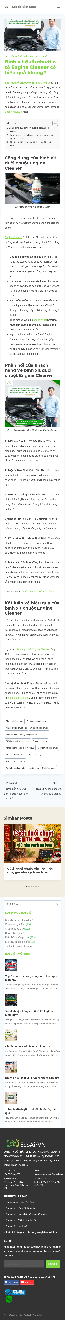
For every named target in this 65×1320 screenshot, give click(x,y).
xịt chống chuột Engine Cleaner (32, 649)
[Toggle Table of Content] (53, 123)
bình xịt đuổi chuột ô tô (37, 721)
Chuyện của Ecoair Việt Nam (20, 1202)
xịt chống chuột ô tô (15, 761)
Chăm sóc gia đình (15, 924)
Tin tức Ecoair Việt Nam (18, 946)
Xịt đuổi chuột (48, 768)
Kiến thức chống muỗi (17, 942)
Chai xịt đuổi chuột (39, 728)
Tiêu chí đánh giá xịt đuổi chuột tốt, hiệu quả (31, 1111)
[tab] (26, 886)
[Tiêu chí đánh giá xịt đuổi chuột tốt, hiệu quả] (11, 1098)
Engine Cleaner (13, 237)
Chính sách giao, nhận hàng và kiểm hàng (26, 1214)
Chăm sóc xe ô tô (14, 56)
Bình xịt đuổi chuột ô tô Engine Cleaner (27, 82)
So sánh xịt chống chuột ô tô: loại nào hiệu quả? (29, 1013)
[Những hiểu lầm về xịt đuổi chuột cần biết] (11, 1067)
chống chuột (40, 320)
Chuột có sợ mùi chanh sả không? (28, 1046)
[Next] (56, 854)
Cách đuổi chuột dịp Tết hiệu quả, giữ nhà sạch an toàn (30, 870)
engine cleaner (40, 741)
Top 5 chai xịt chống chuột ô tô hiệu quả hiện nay (31, 978)
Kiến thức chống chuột (36, 56)
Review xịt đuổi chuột (48, 748)
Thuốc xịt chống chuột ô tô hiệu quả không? (48, 788)
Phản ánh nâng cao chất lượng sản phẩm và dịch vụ (31, 1232)
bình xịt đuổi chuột (14, 721)
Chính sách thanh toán (17, 1226)
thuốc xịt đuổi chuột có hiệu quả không (23, 754)
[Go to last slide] (8, 854)
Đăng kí (53, 1263)
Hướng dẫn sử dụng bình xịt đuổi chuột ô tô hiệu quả (16, 791)
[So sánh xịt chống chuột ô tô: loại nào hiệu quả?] (11, 1000)
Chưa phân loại (13, 933)
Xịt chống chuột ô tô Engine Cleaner (22, 768)
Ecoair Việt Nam (13, 112)
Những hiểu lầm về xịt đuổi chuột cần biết (32, 1077)
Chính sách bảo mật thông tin (20, 1208)
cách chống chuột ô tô (16, 728)
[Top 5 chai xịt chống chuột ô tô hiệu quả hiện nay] (11, 965)
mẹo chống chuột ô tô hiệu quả (20, 748)
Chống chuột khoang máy (18, 741)
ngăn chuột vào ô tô (18, 698)
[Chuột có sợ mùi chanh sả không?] (11, 1035)
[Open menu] (58, 6)
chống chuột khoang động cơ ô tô (21, 734)
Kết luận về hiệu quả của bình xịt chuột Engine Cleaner (31, 144)
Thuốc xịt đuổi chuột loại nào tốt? (38, 591)
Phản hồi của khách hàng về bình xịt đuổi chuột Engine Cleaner (31, 137)
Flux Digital (37, 1315)
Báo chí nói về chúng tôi (18, 920)
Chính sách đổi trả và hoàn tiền (21, 1220)
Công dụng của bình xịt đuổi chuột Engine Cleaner (29, 129)
